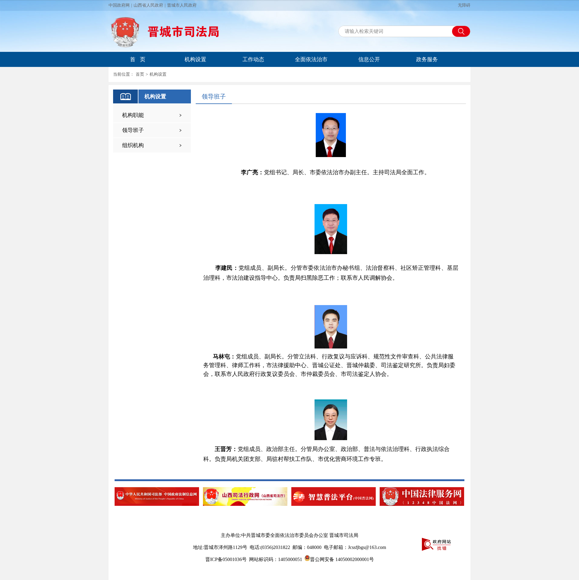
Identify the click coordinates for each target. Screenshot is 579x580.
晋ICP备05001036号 (226, 559)
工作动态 (253, 59)
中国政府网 (119, 5)
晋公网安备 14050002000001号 (342, 559)
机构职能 (133, 115)
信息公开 (369, 59)
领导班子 (133, 130)
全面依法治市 (311, 59)
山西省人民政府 (148, 5)
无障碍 (464, 5)
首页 (140, 74)
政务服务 (427, 59)
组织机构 (133, 145)
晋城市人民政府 (182, 5)
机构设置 (195, 59)
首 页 (137, 59)
